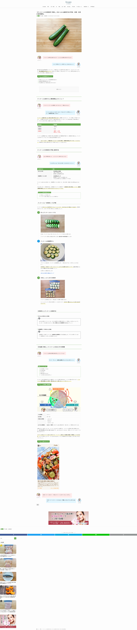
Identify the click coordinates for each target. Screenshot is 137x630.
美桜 (40, 445)
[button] (13, 535)
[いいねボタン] (37, 505)
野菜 (38, 15)
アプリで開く (40, 488)
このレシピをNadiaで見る (54, 488)
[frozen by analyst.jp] (68, 2)
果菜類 (42, 15)
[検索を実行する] (15, 538)
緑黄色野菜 (45, 15)
